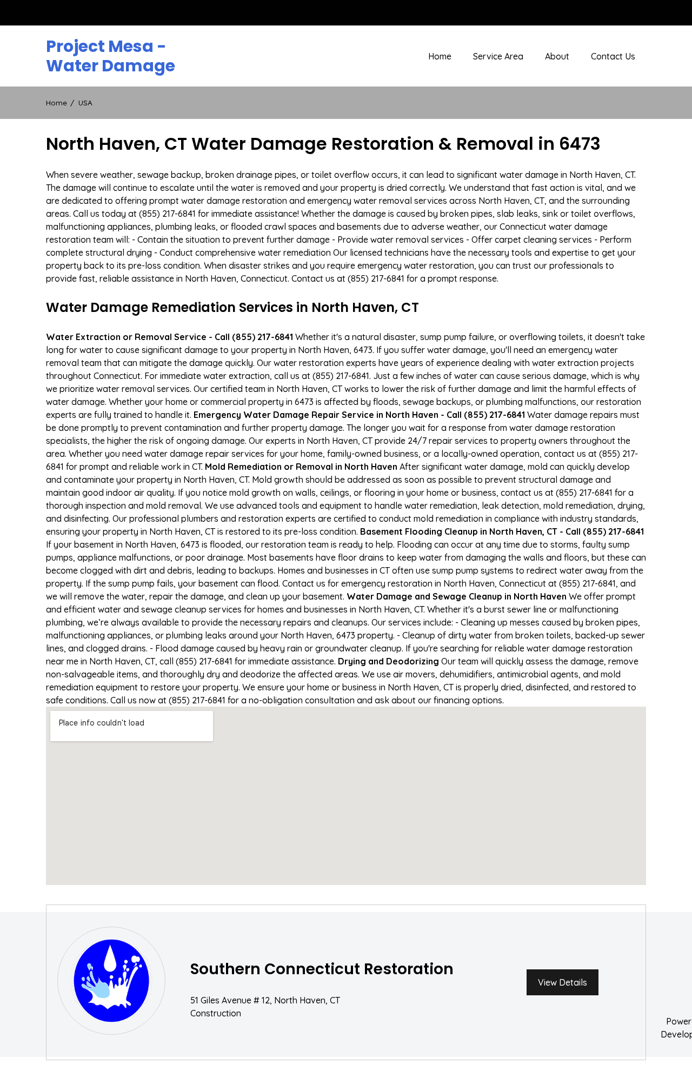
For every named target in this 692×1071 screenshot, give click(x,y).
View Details (562, 982)
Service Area (498, 56)
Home (439, 56)
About (557, 56)
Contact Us (613, 56)
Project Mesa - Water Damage (110, 56)
